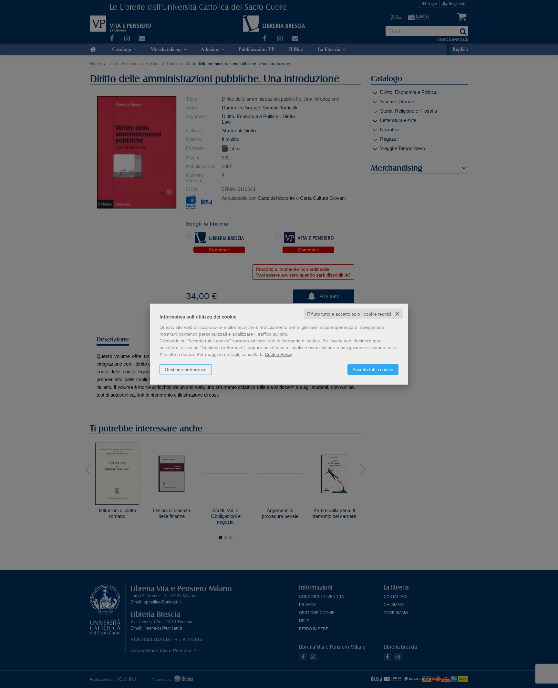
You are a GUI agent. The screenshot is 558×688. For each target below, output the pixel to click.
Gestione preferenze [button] (186, 369)
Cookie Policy (278, 354)
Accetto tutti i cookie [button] (373, 369)
